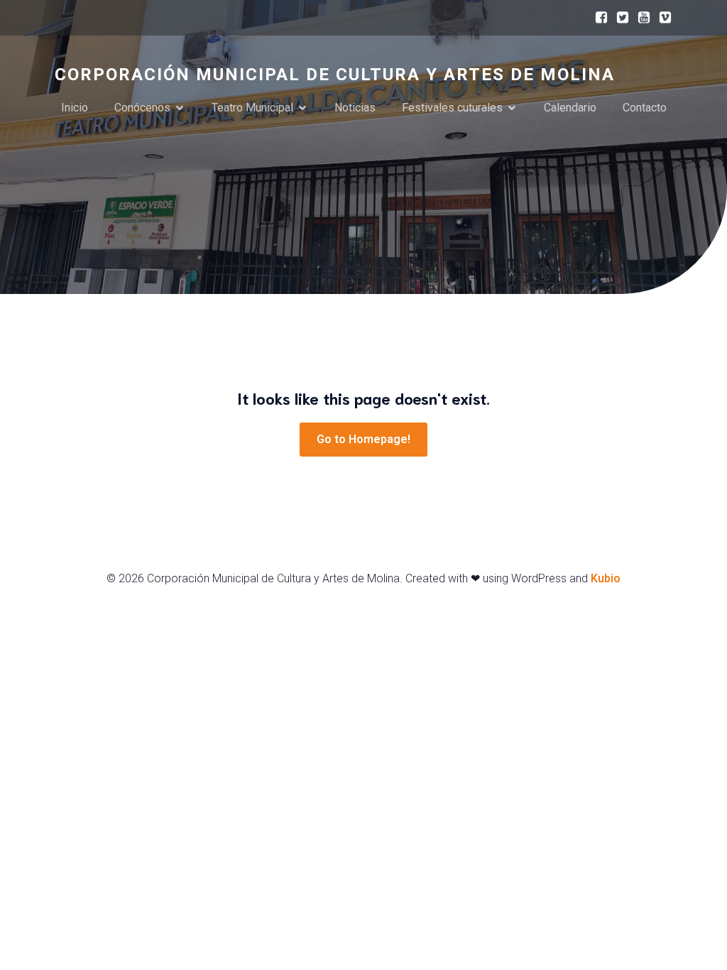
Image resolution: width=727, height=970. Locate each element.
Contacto (645, 107)
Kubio (606, 578)
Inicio (74, 107)
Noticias (355, 107)
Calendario (570, 107)
